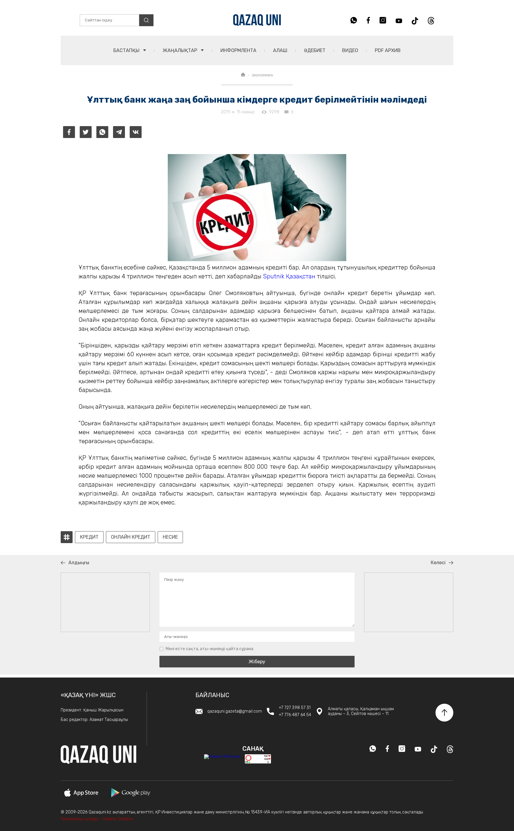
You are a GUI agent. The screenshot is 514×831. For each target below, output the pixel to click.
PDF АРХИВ (388, 50)
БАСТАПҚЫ (127, 50)
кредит (89, 537)
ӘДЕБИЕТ (314, 50)
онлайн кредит (130, 537)
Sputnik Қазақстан (290, 276)
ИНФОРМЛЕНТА (238, 50)
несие (170, 537)
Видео (350, 50)
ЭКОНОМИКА (262, 75)
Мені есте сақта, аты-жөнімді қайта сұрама (209, 649)
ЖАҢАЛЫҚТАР (180, 50)
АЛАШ (280, 50)
